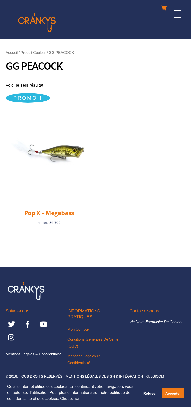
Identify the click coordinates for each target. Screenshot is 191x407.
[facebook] (28, 324)
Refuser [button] (150, 393)
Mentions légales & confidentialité (33, 354)
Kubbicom (155, 376)
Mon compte (78, 329)
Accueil (12, 53)
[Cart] (164, 6)
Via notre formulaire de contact (155, 322)
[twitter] (12, 324)
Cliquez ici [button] (69, 398)
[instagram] (12, 337)
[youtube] (44, 324)
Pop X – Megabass (49, 213)
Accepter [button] (173, 393)
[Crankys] (37, 32)
